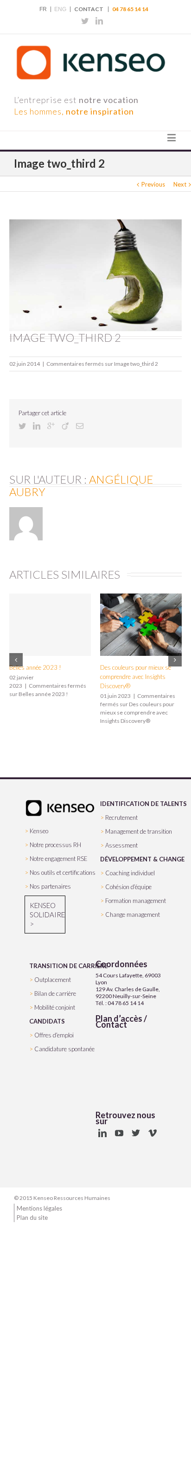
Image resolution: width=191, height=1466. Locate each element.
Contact (88, 9)
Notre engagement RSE (59, 858)
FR (43, 9)
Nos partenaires (50, 886)
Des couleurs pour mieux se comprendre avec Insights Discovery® (135, 677)
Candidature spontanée (64, 1049)
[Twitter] (85, 20)
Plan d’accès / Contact (121, 1021)
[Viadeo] (65, 426)
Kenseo (39, 831)
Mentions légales (39, 1208)
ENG (60, 9)
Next (179, 184)
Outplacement (52, 979)
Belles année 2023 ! (35, 667)
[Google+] (51, 426)
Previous (153, 184)
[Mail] (79, 426)
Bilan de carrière (55, 993)
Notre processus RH (55, 844)
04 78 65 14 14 (130, 9)
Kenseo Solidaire (45, 910)
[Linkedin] (99, 20)
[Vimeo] (152, 1133)
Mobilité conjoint (54, 1007)
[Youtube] (119, 1133)
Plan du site (32, 1217)
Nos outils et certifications (63, 872)
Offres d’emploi (54, 1035)
